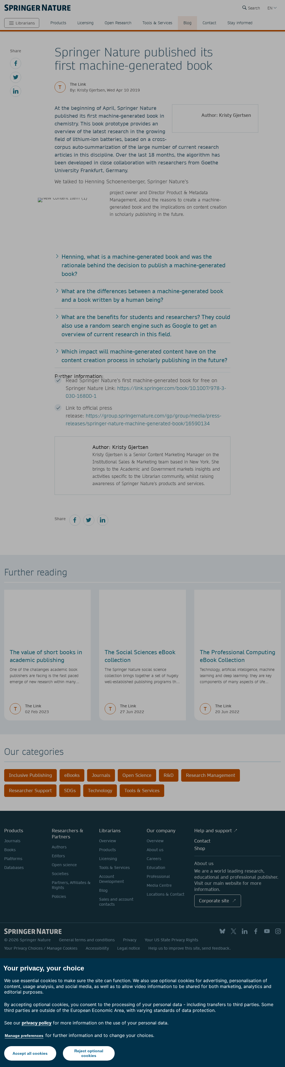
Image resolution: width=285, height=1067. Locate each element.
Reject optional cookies (88, 1053)
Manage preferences (24, 1035)
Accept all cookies (30, 1053)
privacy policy (36, 1023)
